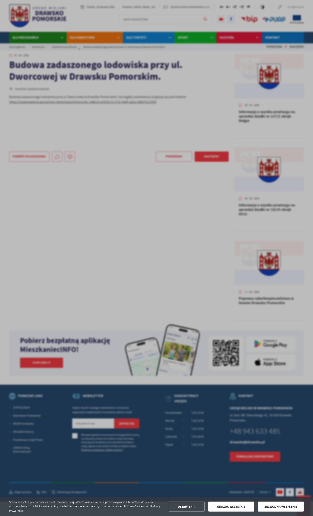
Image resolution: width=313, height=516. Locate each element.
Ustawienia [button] (186, 507)
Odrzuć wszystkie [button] (231, 507)
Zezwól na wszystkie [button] (280, 507)
